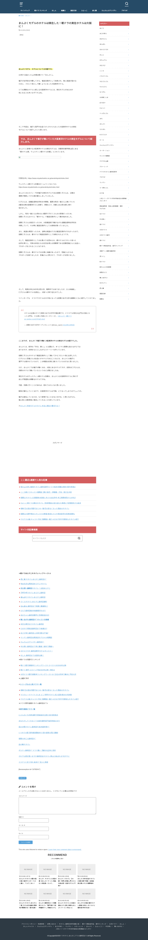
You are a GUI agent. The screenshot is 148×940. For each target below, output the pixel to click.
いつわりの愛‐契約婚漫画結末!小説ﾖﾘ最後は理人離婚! (38, 733)
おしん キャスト (28, 926)
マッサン (102, 182)
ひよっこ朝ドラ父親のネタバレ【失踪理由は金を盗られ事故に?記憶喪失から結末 (51, 503)
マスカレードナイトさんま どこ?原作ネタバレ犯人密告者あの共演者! (46, 695)
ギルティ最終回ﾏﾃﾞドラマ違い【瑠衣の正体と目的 (37, 750)
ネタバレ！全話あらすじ (35, 588)
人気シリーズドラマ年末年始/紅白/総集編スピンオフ (113, 200)
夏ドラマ (102, 224)
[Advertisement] (57, 53)
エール (102, 140)
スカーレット (104, 166)
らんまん (102, 129)
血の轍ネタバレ (24, 744)
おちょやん (103, 60)
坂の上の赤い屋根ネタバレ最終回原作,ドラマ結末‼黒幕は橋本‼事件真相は (48, 487)
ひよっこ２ (99, 926)
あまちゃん (103, 39)
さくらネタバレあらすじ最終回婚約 (34, 602)
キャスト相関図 (105, 156)
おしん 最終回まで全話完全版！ (32, 655)
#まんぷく (61, 316)
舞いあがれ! (118, 926)
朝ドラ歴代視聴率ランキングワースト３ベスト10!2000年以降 (43, 665)
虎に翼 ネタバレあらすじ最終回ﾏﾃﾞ (34, 579)
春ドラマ (102, 240)
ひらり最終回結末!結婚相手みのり (33, 611)
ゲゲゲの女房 (104, 161)
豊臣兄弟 (73, 10)
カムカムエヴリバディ (109, 10)
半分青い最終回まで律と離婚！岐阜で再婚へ (37, 646)
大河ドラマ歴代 (105, 235)
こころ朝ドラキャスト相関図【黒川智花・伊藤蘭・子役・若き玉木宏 (46, 492)
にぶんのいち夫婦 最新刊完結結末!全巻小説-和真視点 (38, 715)
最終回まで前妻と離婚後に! (34, 606)
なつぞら (102, 92)
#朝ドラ (69, 316)
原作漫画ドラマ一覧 (27, 709)
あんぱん (102, 44)
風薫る (63, 10)
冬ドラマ (102, 214)
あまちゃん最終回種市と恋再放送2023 (35, 615)
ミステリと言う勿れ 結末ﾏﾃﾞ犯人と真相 (33, 762)
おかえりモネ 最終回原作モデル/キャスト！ (37, 651)
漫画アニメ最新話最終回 (107, 251)
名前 (21, 817)
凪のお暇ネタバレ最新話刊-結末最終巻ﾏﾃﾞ (34, 727)
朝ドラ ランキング (40, 10)
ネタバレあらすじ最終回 (33, 593)
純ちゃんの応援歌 (105, 267)
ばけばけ (102, 103)
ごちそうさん (104, 76)
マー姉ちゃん (104, 188)
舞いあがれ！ (104, 278)
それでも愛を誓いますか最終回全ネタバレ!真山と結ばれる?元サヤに (44, 756)
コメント (23, 796)
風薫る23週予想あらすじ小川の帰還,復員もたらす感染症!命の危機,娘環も (48, 514)
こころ (102, 71)
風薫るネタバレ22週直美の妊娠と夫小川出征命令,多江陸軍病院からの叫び (48, 498)
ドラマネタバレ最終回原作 (108, 172)
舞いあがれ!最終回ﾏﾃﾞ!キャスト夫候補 (35, 619)
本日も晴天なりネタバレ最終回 (32, 624)
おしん (54, 10)
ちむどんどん (104, 81)
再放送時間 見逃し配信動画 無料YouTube (111, 207)
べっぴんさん (104, 113)
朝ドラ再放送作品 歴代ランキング (111, 246)
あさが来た (103, 33)
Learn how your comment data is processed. (64, 849)
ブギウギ (124, 10)
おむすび (102, 65)
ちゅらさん (103, 87)
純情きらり (103, 272)
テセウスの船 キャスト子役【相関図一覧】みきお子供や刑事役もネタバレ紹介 (50, 519)
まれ (101, 118)
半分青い (102, 219)
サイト (21, 833)
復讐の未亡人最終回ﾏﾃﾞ (27, 739)
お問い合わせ (51, 924)
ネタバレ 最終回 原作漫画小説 (69, 924)
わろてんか (103, 134)
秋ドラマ (102, 262)
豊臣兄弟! (103, 293)
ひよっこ (84, 10)
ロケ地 (102, 193)
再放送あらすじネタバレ (34, 584)
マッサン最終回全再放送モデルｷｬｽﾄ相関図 (36, 637)
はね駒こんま (104, 97)
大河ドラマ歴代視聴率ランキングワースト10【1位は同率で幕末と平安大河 (48, 674)
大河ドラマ (103, 230)
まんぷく (23, 778)
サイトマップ (25, 10)
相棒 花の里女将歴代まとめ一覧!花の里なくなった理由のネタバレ (45, 508)
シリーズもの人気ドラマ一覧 (31, 684)
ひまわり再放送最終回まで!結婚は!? (34, 628)
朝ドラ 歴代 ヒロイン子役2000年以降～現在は (38, 670)
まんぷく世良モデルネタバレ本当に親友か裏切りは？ (40, 406)
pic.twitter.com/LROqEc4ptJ (34, 319)
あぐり (102, 28)
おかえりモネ (104, 49)
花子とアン (103, 283)
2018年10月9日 (69, 325)
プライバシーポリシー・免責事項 (32, 924)
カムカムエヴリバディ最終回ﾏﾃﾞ (32, 642)
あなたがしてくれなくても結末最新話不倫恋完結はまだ (39, 721)
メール (22, 825)
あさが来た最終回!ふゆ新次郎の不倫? (34, 633)
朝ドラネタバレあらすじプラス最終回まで (72, 936)
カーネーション (105, 150)
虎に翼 (94, 10)
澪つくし (102, 256)
